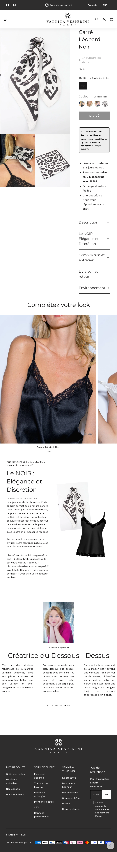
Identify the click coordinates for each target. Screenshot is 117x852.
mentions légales (81, 462)
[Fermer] (101, 388)
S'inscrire (58, 449)
